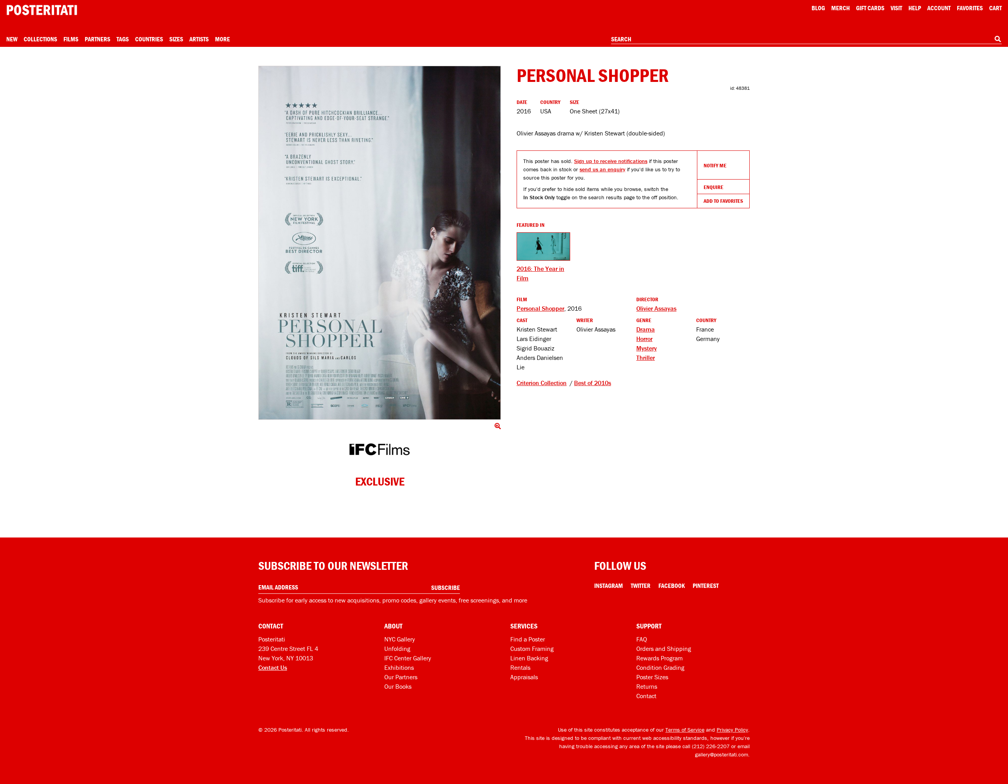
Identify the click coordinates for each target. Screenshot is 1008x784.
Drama (645, 329)
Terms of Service (684, 729)
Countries (149, 39)
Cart (995, 8)
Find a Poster (527, 639)
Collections (40, 39)
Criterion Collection (542, 383)
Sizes (176, 39)
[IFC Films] (379, 449)
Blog (818, 8)
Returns (646, 686)
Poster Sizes (652, 677)
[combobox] (806, 39)
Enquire (713, 187)
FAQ (641, 639)
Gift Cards (870, 8)
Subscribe (445, 587)
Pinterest (706, 585)
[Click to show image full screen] (379, 243)
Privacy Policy (732, 729)
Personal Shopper (540, 308)
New (11, 39)
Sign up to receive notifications (610, 161)
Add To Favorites (723, 200)
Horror (644, 339)
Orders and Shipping (663, 648)
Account (939, 8)
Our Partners (400, 677)
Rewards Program (659, 658)
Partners (97, 39)
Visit (896, 8)
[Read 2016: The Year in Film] (543, 246)
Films (70, 39)
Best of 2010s (592, 383)
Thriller (645, 357)
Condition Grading (660, 667)
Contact (646, 696)
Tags (123, 39)
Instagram (608, 585)
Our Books (397, 686)
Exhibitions (399, 667)
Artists (199, 39)
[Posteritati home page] (41, 10)
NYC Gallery (399, 639)
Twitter (640, 585)
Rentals (520, 667)
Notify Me (715, 165)
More (222, 39)
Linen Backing (529, 658)
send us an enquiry (602, 169)
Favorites (970, 8)
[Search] (998, 39)
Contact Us (272, 667)
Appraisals (524, 677)
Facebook (671, 585)
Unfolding (397, 648)
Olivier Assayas (656, 308)
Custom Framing (532, 648)
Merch (840, 8)
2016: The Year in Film (540, 273)
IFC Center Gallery (407, 658)
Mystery (646, 348)
